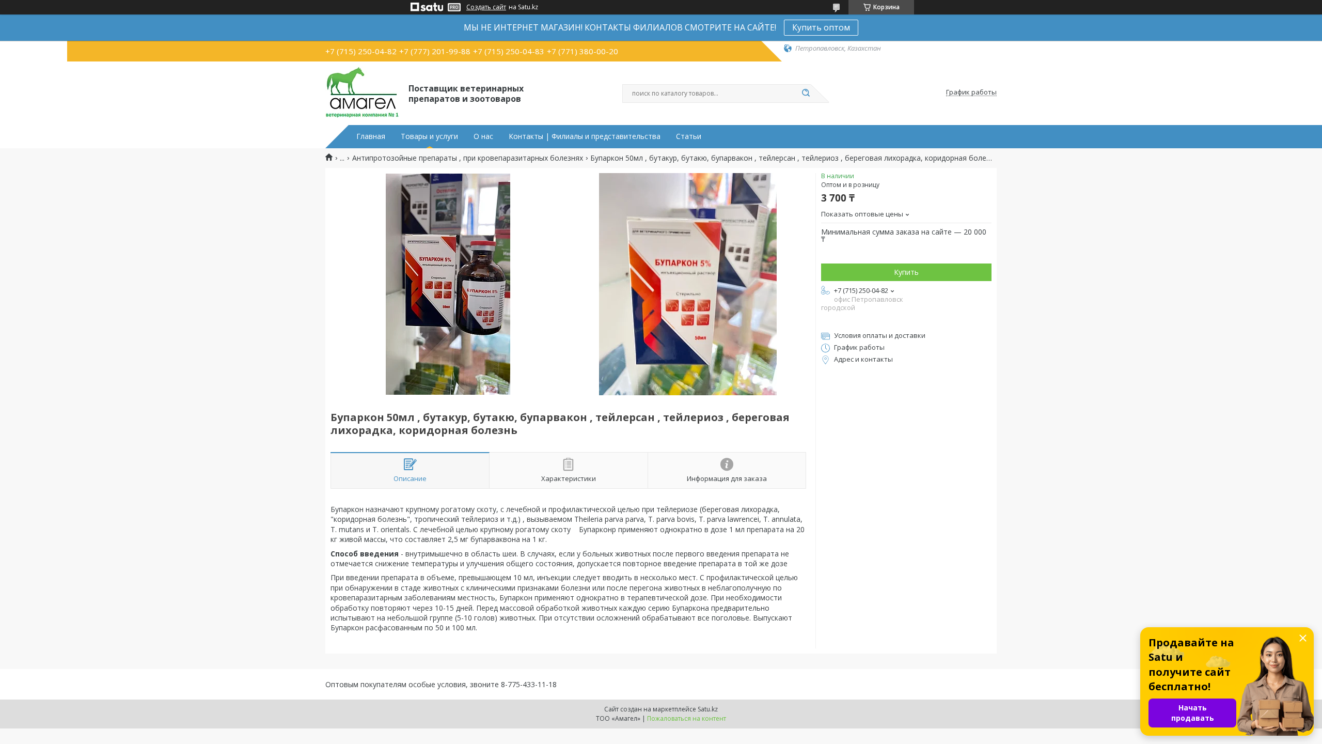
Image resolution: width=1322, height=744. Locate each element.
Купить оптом (821, 27)
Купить (906, 272)
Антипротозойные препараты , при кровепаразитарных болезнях (467, 158)
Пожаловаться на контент (686, 718)
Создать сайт (486, 7)
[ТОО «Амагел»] (362, 92)
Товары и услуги (429, 136)
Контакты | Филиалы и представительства (584, 136)
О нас (483, 136)
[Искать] (805, 93)
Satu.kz (708, 709)
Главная (370, 136)
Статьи (688, 136)
